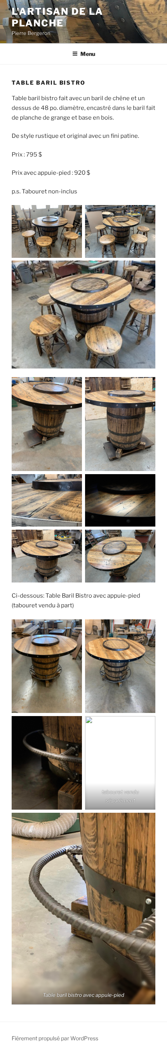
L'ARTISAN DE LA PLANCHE (57, 17)
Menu (87, 53)
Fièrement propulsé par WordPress (55, 1038)
